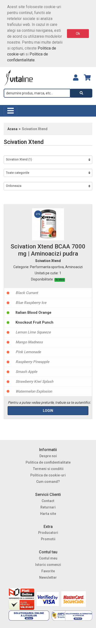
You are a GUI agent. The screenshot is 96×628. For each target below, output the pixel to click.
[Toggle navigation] (10, 110)
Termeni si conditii (48, 469)
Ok (78, 33)
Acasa (12, 129)
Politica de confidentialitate (48, 462)
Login (48, 411)
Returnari (48, 507)
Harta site (48, 514)
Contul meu (48, 558)
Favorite (48, 571)
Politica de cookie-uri (48, 475)
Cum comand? (48, 482)
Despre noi (48, 456)
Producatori (48, 533)
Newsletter (48, 577)
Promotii (48, 539)
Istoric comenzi (48, 565)
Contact (48, 501)
